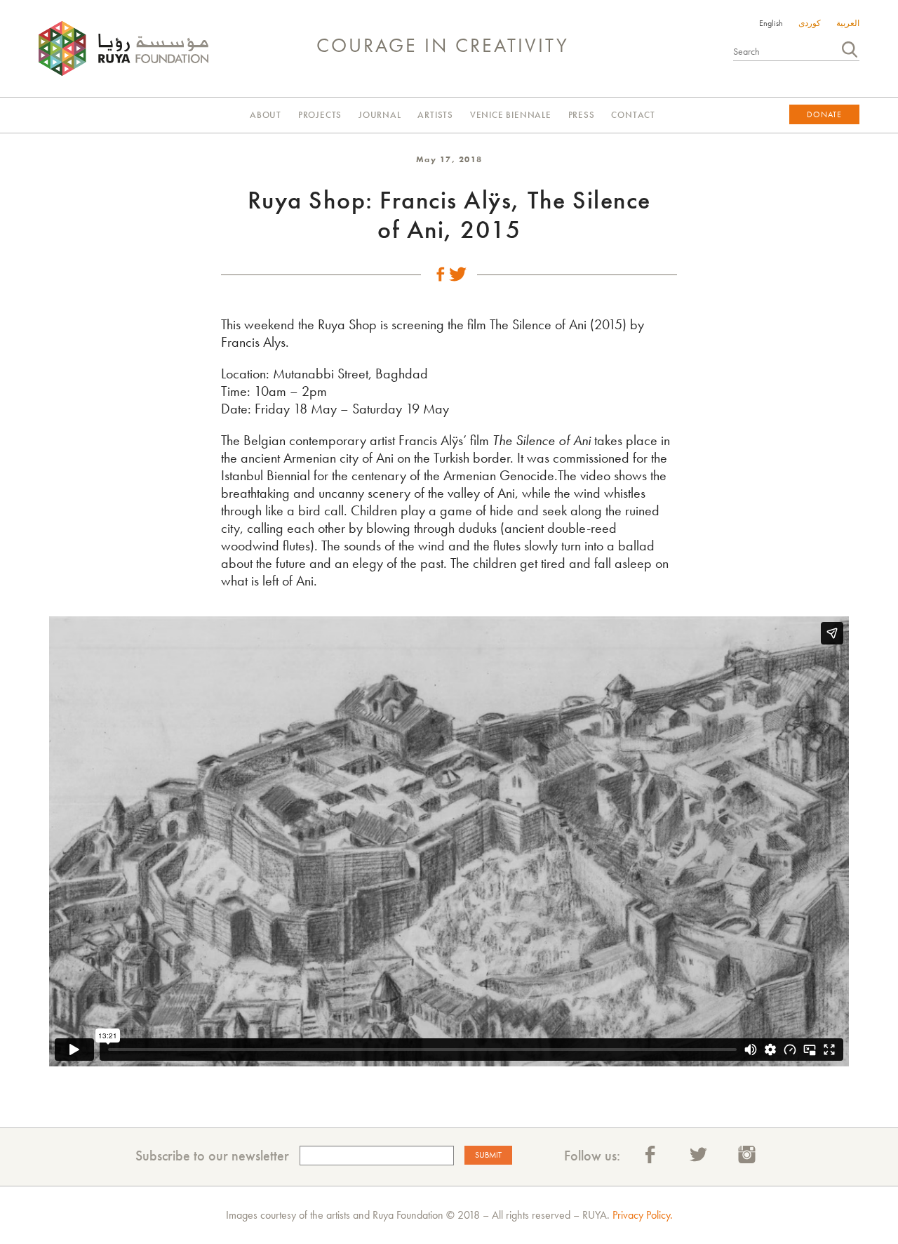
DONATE (824, 114)
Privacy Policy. (642, 1214)
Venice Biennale (510, 115)
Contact (633, 115)
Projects (320, 115)
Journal (379, 115)
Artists (435, 115)
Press (581, 115)
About (265, 115)
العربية (847, 23)
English (771, 23)
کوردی (809, 23)
